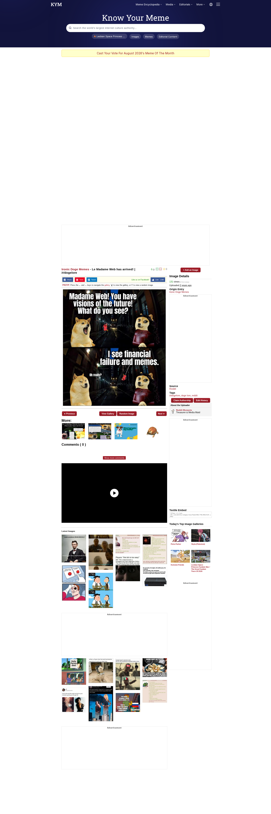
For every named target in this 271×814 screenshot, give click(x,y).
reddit (194, 395)
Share (69, 280)
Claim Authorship (182, 400)
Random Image (126, 413)
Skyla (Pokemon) (198, 544)
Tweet (93, 280)
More (199, 4)
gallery (107, 285)
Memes (149, 36)
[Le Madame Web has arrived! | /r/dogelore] (114, 347)
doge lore (186, 395)
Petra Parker (176, 544)
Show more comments (114, 458)
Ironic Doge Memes (75, 269)
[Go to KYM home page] (56, 5)
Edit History (202, 400)
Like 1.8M (159, 280)
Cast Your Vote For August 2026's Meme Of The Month (135, 53)
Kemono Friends (177, 565)
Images (135, 36)
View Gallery (108, 413)
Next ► (161, 413)
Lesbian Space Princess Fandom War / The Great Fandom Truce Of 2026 (200, 568)
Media (169, 4)
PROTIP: (66, 285)
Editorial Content (168, 36)
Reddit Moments (184, 410)
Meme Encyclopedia (147, 4)
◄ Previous (69, 413)
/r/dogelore (174, 395)
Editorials (185, 4)
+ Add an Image (190, 270)
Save (80, 280)
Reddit (172, 389)
